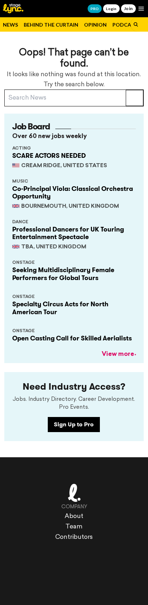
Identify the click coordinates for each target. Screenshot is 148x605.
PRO (95, 8)
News (10, 25)
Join (128, 8)
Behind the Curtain (51, 25)
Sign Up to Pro (74, 424)
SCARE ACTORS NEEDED (49, 155)
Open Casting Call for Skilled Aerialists (72, 338)
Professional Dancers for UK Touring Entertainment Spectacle (68, 233)
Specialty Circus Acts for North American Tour (60, 308)
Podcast (125, 25)
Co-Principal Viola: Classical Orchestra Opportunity (72, 192)
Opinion (95, 25)
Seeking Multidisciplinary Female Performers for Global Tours (63, 274)
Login (111, 8)
